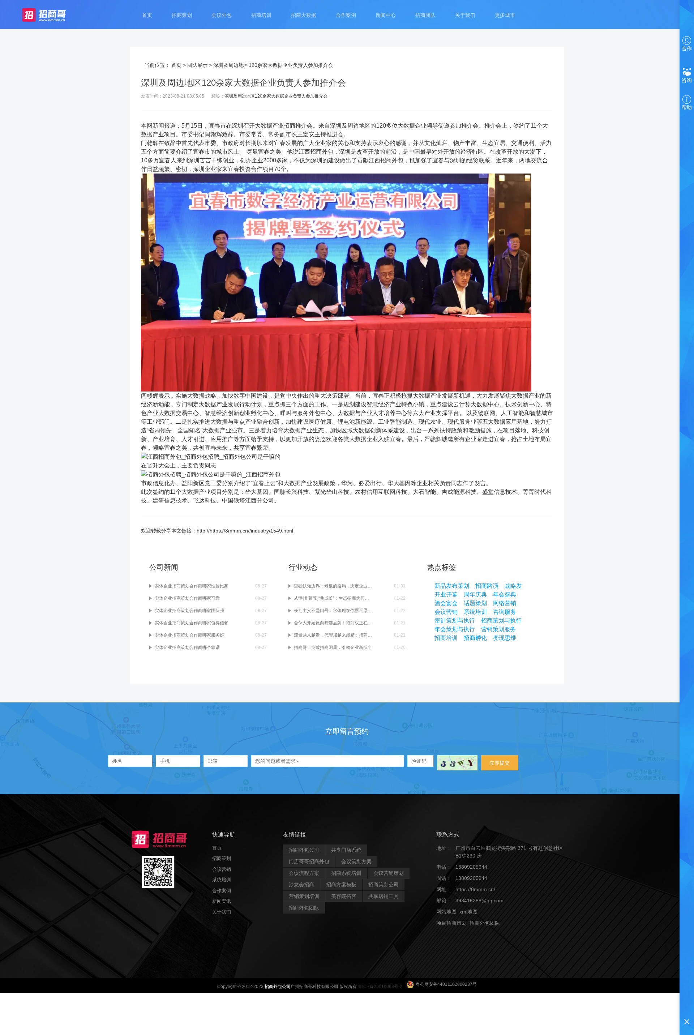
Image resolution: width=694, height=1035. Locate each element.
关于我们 (465, 15)
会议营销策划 (388, 873)
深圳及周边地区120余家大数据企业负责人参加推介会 (275, 96)
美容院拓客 (343, 896)
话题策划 (475, 603)
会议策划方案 (356, 861)
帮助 (687, 107)
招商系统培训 (346, 873)
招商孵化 (475, 638)
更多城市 (505, 15)
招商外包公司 (304, 850)
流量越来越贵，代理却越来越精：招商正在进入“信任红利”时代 (333, 635)
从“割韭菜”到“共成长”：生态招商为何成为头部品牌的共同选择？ (333, 598)
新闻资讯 (221, 901)
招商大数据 (303, 15)
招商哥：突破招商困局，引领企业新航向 (333, 647)
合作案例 (346, 15)
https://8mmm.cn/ (475, 889)
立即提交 (499, 763)
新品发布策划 (451, 586)
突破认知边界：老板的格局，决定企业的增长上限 (333, 586)
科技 (538, 430)
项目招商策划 (451, 923)
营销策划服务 (498, 629)
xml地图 (468, 912)
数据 (266, 126)
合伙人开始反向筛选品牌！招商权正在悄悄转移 (333, 622)
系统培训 (475, 612)
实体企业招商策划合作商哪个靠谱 (187, 647)
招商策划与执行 (501, 620)
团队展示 (197, 65)
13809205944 (471, 867)
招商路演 (486, 586)
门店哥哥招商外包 (309, 861)
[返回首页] (50, 14)
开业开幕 (446, 594)
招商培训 (261, 15)
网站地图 (446, 912)
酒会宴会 (446, 603)
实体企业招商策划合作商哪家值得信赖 (191, 622)
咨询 (687, 80)
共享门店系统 (346, 850)
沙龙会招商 (301, 885)
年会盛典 (504, 594)
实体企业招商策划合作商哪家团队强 (189, 610)
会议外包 (221, 15)
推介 (301, 126)
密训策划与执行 (454, 620)
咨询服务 (504, 612)
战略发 (513, 586)
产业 (278, 126)
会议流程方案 (304, 873)
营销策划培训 (304, 896)
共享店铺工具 (383, 896)
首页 (147, 15)
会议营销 (446, 612)
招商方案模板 (341, 885)
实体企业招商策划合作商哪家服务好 (189, 635)
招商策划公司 (383, 885)
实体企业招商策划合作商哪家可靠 (187, 598)
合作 (687, 48)
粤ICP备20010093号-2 (380, 986)
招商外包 (471, 934)
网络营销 (504, 603)
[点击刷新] (457, 762)
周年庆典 (475, 594)
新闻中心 (386, 15)
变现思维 (504, 638)
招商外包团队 (304, 908)
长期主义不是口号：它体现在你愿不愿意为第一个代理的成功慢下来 (333, 610)
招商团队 (425, 15)
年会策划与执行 (454, 629)
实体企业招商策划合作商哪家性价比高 (191, 586)
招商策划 (182, 15)
